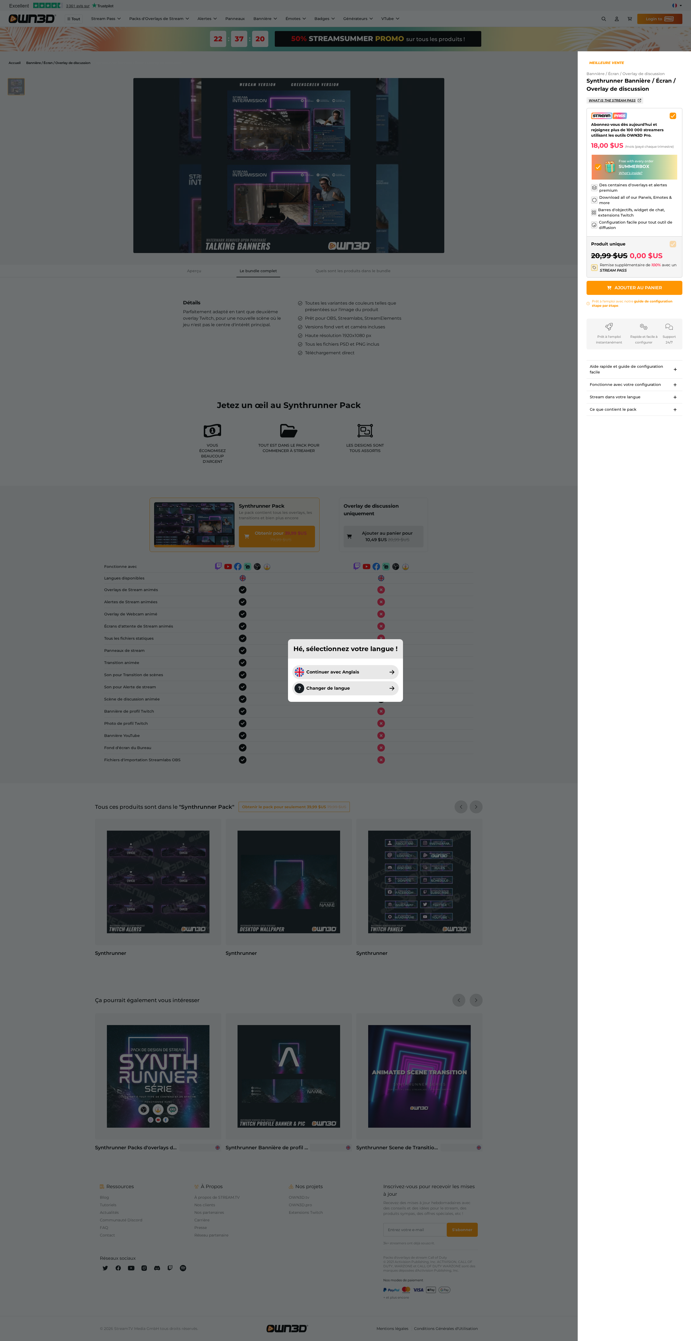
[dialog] (345, 670)
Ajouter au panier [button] (638, 287)
